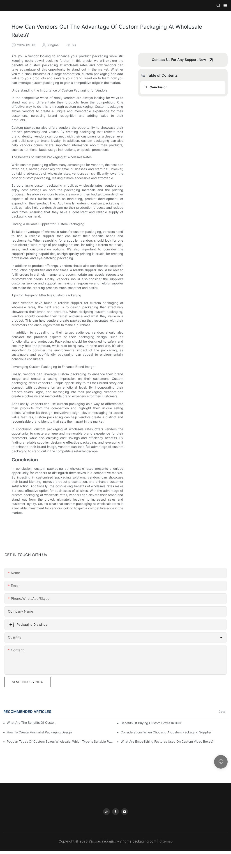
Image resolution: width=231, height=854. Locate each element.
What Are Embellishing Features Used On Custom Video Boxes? (167, 741)
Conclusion (159, 87)
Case (222, 711)
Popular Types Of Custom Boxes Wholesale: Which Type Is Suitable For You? (60, 741)
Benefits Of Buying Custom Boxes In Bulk (151, 723)
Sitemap (166, 841)
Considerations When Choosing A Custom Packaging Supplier (166, 732)
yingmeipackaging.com (138, 841)
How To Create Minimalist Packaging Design (39, 732)
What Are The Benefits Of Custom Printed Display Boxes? (32, 722)
